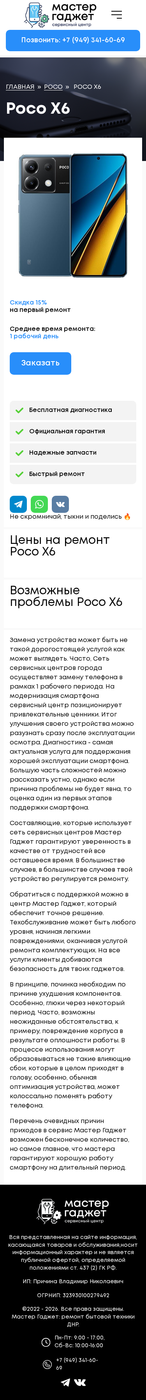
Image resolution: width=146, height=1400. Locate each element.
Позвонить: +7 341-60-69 (73, 40)
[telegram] (65, 1382)
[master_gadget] (80, 1382)
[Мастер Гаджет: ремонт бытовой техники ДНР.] (61, 15)
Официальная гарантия (67, 431)
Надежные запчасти (63, 453)
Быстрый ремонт (57, 474)
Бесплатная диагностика (70, 410)
